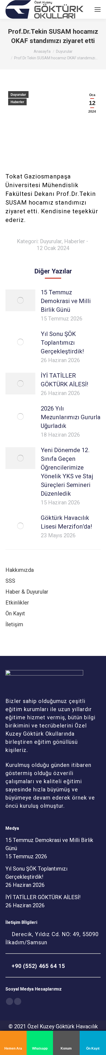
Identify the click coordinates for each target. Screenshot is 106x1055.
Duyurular (64, 51)
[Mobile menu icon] (98, 10)
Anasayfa (42, 51)
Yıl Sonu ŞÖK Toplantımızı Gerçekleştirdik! (62, 343)
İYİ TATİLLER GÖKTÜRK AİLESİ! (64, 380)
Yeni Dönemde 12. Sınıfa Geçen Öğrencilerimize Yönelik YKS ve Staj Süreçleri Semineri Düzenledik (67, 472)
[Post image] (20, 300)
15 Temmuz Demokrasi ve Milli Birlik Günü (66, 301)
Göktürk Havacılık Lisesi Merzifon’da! (66, 522)
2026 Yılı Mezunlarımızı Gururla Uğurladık (71, 417)
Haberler (17, 102)
